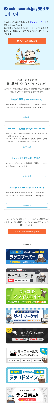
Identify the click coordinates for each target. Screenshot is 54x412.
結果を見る (27, 117)
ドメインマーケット (38, 22)
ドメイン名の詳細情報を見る (27, 231)
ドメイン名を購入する (28, 41)
